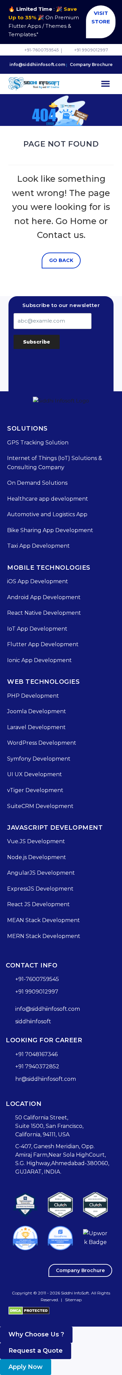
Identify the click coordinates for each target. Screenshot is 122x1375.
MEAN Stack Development (43, 920)
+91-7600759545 (41, 50)
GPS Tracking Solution (37, 442)
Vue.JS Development (36, 841)
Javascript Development (55, 827)
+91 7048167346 (36, 1054)
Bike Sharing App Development (50, 530)
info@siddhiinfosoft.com (37, 64)
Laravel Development (36, 727)
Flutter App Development (43, 644)
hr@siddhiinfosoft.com (45, 1079)
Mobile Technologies (48, 567)
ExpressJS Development (40, 889)
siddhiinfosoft (33, 1021)
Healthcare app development (47, 499)
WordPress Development (41, 743)
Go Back (61, 260)
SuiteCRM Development (40, 806)
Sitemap (73, 1299)
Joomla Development (36, 711)
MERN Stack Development (43, 936)
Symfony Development (38, 759)
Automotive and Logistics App (47, 514)
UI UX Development (34, 774)
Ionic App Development (39, 660)
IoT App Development (37, 629)
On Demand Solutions (37, 483)
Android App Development (44, 597)
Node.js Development (36, 857)
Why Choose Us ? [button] (36, 1334)
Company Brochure (91, 64)
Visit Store (99, 17)
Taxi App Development (38, 546)
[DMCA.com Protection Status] (28, 1310)
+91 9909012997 (91, 50)
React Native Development (44, 613)
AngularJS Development (41, 873)
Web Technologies (43, 681)
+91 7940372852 (37, 1066)
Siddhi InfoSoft (75, 1292)
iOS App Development (37, 581)
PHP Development (33, 696)
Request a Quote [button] (35, 1350)
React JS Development (38, 904)
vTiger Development (35, 790)
